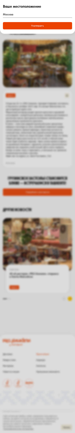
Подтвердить (37, 25)
